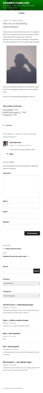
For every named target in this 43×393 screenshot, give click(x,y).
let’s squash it (14, 333)
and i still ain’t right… (24, 362)
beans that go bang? (25, 305)
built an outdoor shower (19, 320)
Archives (6, 279)
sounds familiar (16, 3)
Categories (7, 291)
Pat (4, 347)
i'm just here (7, 115)
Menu (22, 13)
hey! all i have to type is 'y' (12, 112)
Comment (7, 173)
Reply (11, 154)
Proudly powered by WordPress (13, 388)
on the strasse (8, 110)
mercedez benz (15, 142)
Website (6, 222)
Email (5, 212)
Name (5, 201)
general (9, 125)
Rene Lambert (8, 362)
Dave (21, 20)
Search (5, 266)
